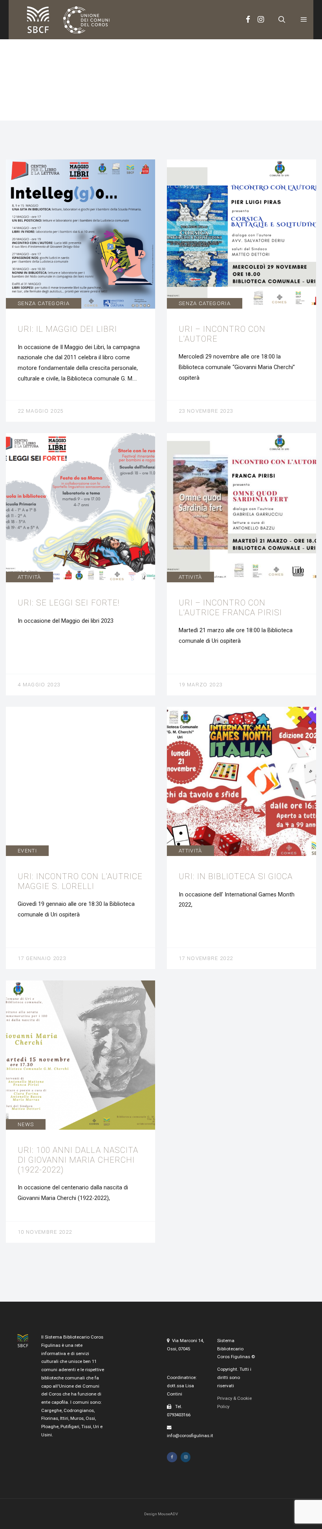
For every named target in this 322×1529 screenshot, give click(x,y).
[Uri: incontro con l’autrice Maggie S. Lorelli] (80, 838)
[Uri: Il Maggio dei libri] (80, 290)
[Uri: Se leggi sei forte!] (80, 564)
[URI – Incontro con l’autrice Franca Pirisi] (241, 564)
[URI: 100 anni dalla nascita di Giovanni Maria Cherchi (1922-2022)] (80, 1111)
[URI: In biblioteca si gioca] (241, 838)
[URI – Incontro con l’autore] (241, 290)
